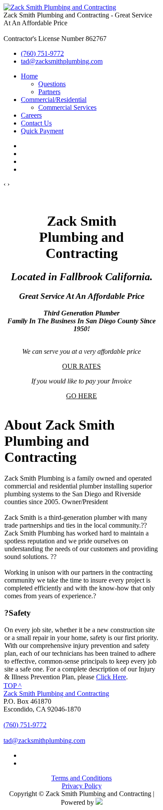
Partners (49, 91)
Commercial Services (67, 107)
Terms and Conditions (81, 778)
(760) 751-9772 (42, 53)
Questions (52, 84)
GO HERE (81, 396)
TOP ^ (12, 685)
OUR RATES (81, 366)
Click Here (111, 677)
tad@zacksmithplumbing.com (62, 61)
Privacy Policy (82, 786)
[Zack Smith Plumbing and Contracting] (59, 7)
